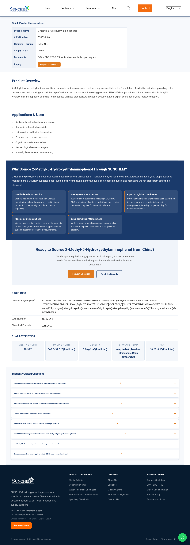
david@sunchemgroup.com (29, 510)
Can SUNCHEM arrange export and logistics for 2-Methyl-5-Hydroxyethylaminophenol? (70, 433)
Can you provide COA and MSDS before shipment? (63, 413)
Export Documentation (157, 489)
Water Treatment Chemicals (82, 489)
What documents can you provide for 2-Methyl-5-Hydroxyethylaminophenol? (68, 403)
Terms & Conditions (156, 499)
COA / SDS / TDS (155, 484)
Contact (145, 8)
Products (66, 8)
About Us (112, 480)
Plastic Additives (77, 480)
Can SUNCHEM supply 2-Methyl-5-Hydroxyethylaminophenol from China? (67, 383)
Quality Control (115, 489)
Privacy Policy (153, 494)
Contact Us (113, 499)
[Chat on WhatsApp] (182, 537)
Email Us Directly (109, 274)
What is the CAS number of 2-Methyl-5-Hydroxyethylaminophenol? (66, 393)
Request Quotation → (49, 64)
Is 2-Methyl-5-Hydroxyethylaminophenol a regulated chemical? (65, 443)
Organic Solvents (77, 484)
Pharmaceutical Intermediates (83, 494)
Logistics (112, 484)
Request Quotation (81, 274)
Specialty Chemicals (79, 499)
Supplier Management (118, 494)
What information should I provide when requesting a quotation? (66, 423)
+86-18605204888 (34, 514)
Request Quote (21, 525)
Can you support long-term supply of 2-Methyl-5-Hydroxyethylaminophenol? (68, 454)
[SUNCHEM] (23, 480)
